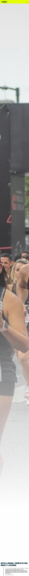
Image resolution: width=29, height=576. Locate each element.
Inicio (6, 568)
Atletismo (9, 568)
